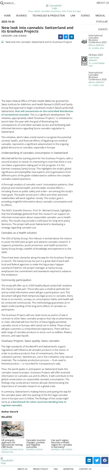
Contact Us (85, 469)
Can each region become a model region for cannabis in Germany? (61, 444)
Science (85, 15)
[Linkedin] (89, 460)
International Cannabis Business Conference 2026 (98, 76)
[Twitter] (96, 460)
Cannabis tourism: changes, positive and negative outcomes (36, 444)
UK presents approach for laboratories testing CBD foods (12, 444)
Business (21, 15)
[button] (60, 36)
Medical (100, 15)
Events (103, 29)
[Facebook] (104, 460)
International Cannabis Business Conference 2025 (98, 39)
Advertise (68, 469)
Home (7, 15)
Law (73, 15)
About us (103, 2)
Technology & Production (49, 15)
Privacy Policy (40, 469)
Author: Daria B (9, 411)
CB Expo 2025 (96, 54)
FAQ (56, 469)
